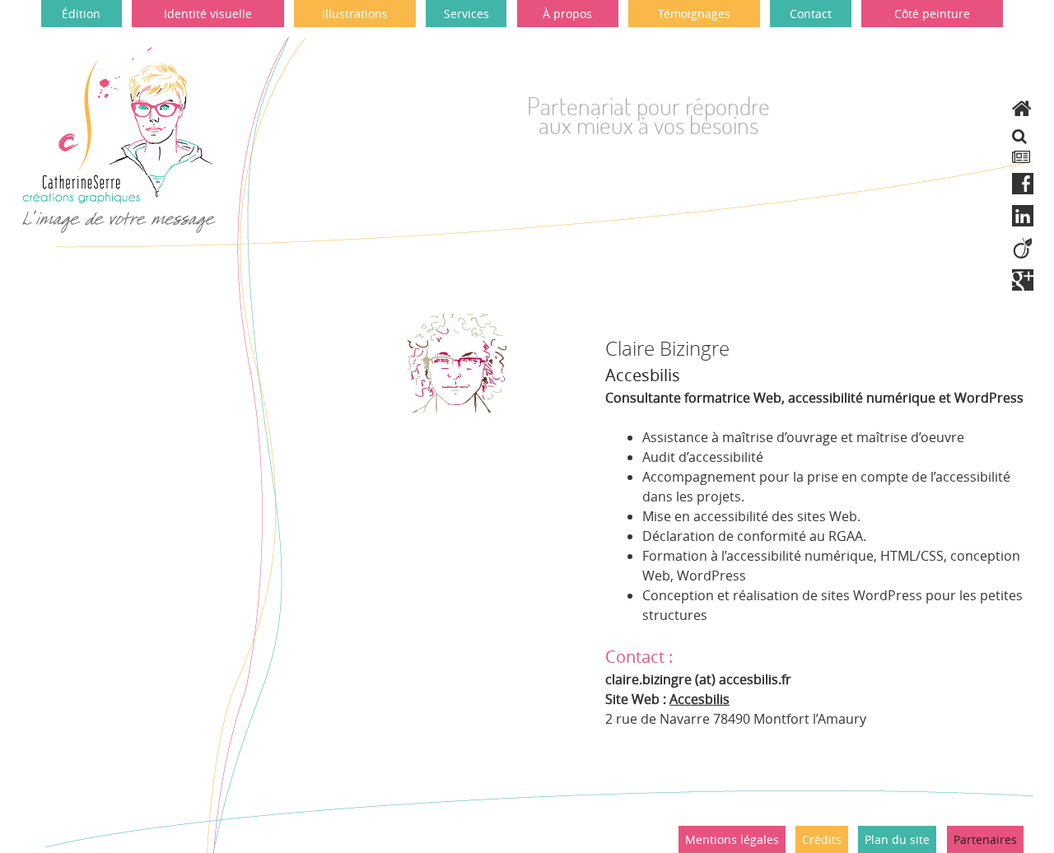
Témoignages (694, 13)
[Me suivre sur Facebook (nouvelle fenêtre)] (1022, 184)
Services (466, 13)
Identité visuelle (208, 13)
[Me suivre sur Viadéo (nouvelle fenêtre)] (1022, 248)
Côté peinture (932, 13)
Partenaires (985, 839)
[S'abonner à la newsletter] (1021, 157)
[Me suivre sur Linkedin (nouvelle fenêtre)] (1022, 216)
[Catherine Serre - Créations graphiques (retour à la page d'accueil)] (1022, 108)
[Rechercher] (1019, 136)
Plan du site (897, 839)
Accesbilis (699, 699)
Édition (81, 13)
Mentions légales (732, 839)
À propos (567, 13)
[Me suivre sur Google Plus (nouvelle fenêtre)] (1022, 280)
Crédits (822, 839)
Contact (811, 13)
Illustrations (355, 13)
